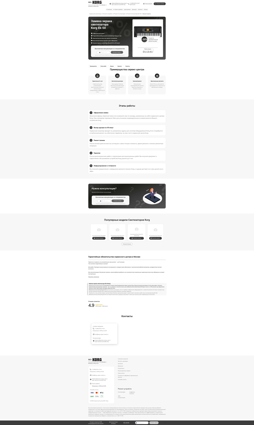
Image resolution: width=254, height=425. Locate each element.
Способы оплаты (122, 379)
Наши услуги (121, 373)
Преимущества (93, 66)
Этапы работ (103, 66)
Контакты (140, 9)
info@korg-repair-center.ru (101, 334)
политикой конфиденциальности (119, 55)
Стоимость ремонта (123, 358)
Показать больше (127, 244)
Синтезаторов (121, 392)
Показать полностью (93, 276)
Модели (112, 66)
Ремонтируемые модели (124, 370)
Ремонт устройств (119, 9)
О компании (109, 9)
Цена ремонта (127, 9)
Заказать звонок (160, 3)
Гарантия (119, 66)
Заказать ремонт (99, 238)
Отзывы (146, 9)
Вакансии (134, 9)
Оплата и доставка (123, 361)
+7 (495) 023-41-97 (135, 3)
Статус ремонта (148, 3)
